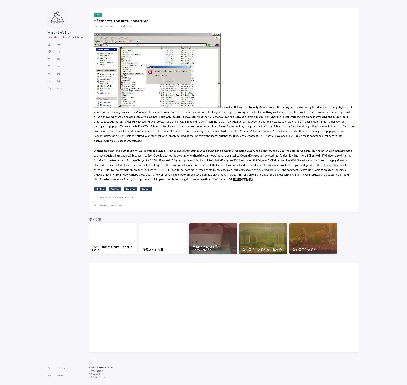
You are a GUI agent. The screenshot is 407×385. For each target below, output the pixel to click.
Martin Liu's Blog (59, 32)
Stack (95, 377)
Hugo (95, 374)
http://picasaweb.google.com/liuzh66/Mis (257, 169)
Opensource (130, 189)
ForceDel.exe (331, 165)
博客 (98, 15)
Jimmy (101, 377)
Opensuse (145, 189)
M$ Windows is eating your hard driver (121, 21)
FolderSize (115, 189)
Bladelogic (100, 189)
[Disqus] (224, 307)
